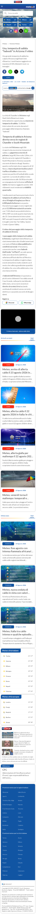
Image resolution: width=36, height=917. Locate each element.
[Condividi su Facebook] (4, 73)
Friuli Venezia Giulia (8, 809)
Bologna (20, 850)
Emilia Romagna (7, 804)
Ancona (4, 854)
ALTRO (8, 77)
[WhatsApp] (26, 31)
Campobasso (6, 867)
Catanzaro (21, 871)
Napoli (4, 863)
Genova (4, 842)
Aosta (20, 838)
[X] (21, 31)
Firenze (20, 854)
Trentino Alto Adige (8, 800)
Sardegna (21, 829)
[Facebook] (11, 31)
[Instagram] (16, 31)
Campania (5, 817)
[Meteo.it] (30, 6)
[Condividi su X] (16, 73)
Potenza (4, 871)
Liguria (4, 796)
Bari (19, 867)
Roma (20, 858)
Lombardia (21, 796)
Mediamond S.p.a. (17, 906)
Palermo (5, 875)
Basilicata (5, 825)
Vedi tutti (32, 339)
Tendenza (8, 543)
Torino (4, 838)
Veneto (20, 800)
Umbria (4, 813)
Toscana (20, 809)
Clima (8, 364)
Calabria (20, 825)
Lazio (19, 813)
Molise (4, 821)
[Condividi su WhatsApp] (10, 73)
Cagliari (20, 875)
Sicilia (4, 829)
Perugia (4, 858)
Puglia (20, 821)
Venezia (20, 846)
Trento (4, 846)
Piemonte (5, 792)
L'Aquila (20, 863)
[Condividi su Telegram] (22, 73)
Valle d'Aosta (22, 792)
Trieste (4, 850)
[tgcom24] (18, 2)
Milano (20, 842)
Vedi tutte (32, 516)
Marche (20, 804)
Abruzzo (20, 817)
